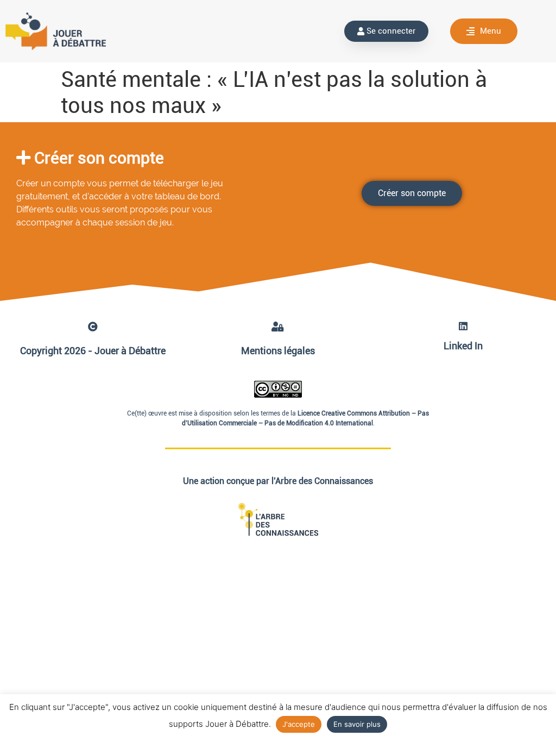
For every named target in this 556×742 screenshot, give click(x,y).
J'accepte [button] (298, 724)
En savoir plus (357, 724)
